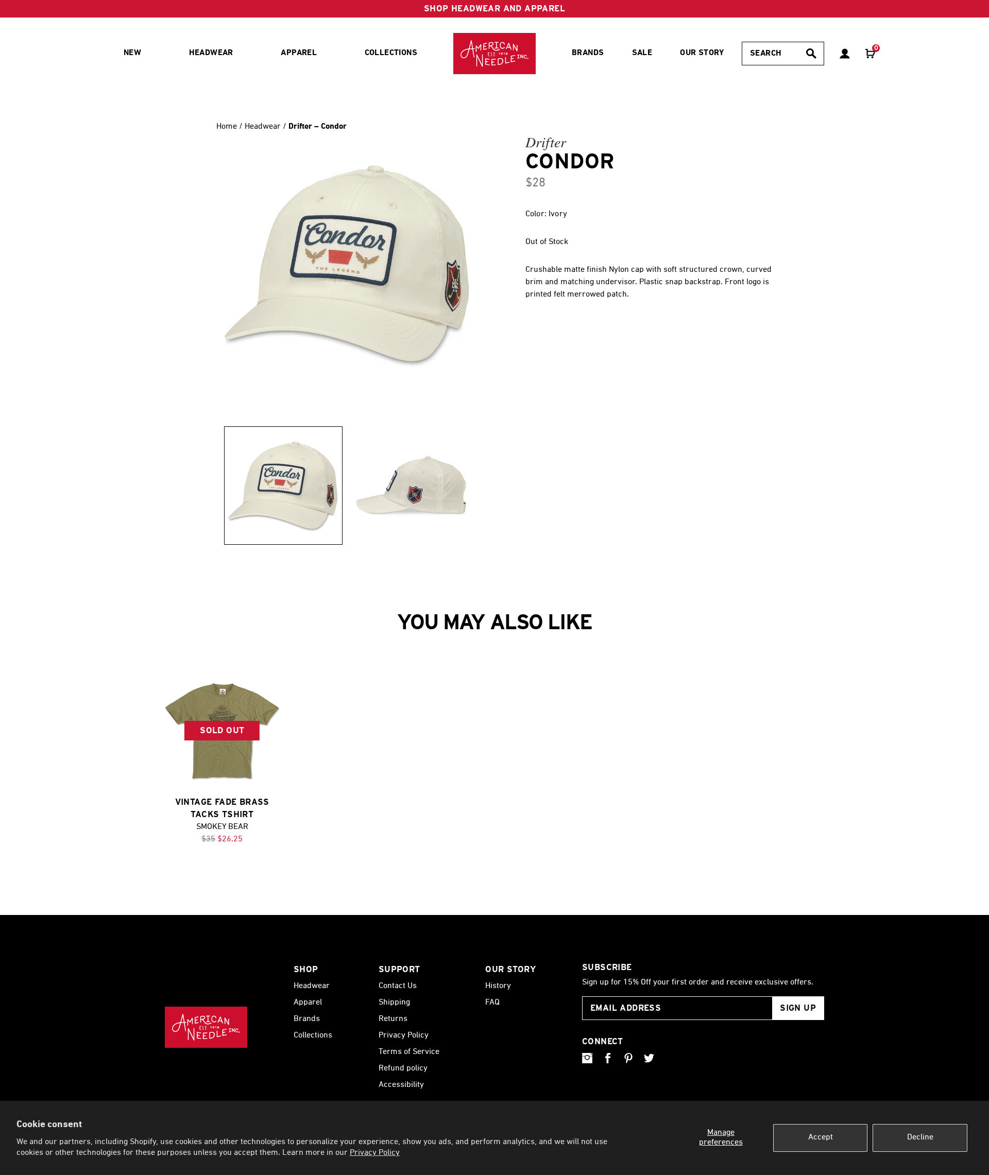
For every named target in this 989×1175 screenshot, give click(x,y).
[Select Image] (283, 485)
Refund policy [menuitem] (403, 1068)
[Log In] (845, 53)
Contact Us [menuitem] (398, 986)
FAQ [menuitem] (492, 1002)
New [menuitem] (132, 53)
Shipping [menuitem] (394, 1002)
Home (226, 127)
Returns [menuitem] (393, 1019)
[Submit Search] (811, 53)
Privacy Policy (375, 1153)
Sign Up (798, 1008)
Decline (920, 1137)
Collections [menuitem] (391, 53)
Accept (820, 1137)
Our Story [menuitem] (702, 53)
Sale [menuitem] (642, 53)
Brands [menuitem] (588, 53)
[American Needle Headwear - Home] (206, 1027)
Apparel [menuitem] (299, 53)
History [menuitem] (498, 986)
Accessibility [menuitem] (401, 1085)
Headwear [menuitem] (211, 53)
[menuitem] (494, 53)
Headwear (264, 127)
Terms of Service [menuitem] (409, 1052)
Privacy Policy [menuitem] (404, 1035)
